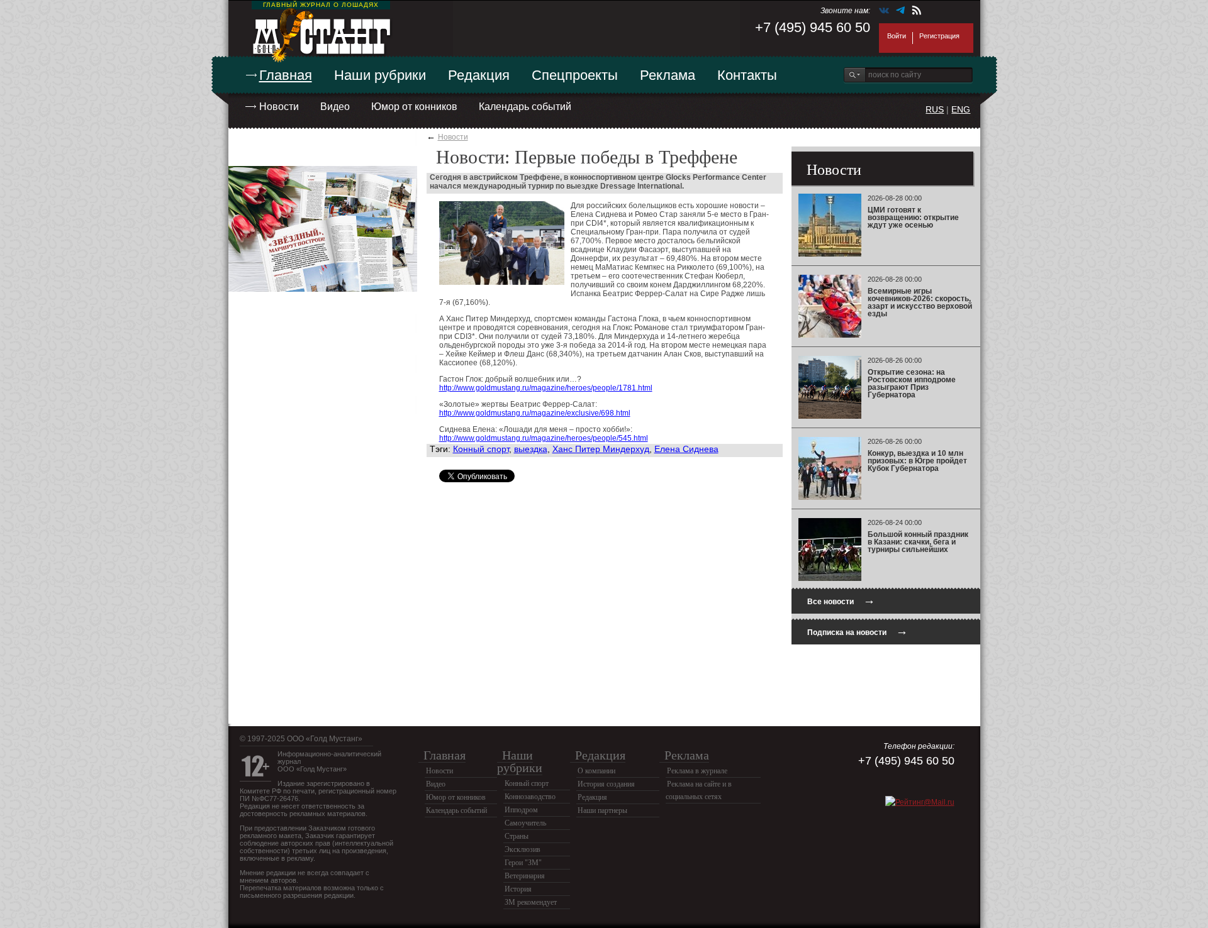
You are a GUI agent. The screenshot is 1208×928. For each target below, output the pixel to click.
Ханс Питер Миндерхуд (600, 449)
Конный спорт (481, 449)
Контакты (747, 75)
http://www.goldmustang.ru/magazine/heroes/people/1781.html (545, 388)
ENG (960, 109)
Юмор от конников (414, 106)
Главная (285, 75)
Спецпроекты (575, 75)
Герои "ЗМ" (523, 862)
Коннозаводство (530, 796)
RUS (935, 109)
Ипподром (521, 809)
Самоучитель (525, 823)
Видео (335, 106)
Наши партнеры (602, 810)
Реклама (667, 75)
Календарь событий (525, 106)
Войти (896, 36)
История (518, 889)
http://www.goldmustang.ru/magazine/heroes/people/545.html (543, 438)
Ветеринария (525, 875)
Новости (279, 106)
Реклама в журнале (697, 770)
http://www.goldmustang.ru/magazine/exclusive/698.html (534, 413)
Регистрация (939, 36)
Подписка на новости (857, 631)
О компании (596, 770)
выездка (530, 449)
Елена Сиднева (686, 449)
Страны (516, 836)
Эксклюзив (522, 849)
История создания (606, 784)
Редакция (479, 75)
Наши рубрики (380, 75)
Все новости (841, 600)
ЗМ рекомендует (531, 902)
